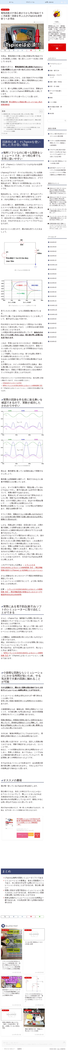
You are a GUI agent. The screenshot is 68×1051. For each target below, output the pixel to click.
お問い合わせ (49, 2)
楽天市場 (37, 835)
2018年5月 (53, 337)
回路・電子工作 (5, 9)
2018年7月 (53, 328)
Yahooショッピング (22, 835)
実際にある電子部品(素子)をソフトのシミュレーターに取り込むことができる (23, 124)
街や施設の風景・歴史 (56, 108)
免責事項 (19, 1048)
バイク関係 (53, 102)
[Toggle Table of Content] (40, 111)
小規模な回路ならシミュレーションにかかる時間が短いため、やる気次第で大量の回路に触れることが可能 (23, 128)
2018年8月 (53, 323)
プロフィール (30, 2)
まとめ (5, 133)
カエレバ (25, 829)
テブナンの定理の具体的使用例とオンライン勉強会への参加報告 (58, 143)
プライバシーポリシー (9, 1048)
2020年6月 (53, 251)
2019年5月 (53, 283)
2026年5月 (53, 242)
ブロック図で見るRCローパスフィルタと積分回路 (58, 135)
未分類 (52, 113)
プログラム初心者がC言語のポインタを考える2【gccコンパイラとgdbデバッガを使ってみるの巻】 (58, 153)
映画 (51, 97)
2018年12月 (53, 305)
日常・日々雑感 (54, 86)
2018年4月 (53, 341)
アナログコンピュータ (56, 65)
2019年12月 (53, 264)
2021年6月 (53, 246)
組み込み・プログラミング (56, 76)
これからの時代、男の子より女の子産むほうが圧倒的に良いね (58, 203)
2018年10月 (53, 314)
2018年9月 (53, 319)
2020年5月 (53, 255)
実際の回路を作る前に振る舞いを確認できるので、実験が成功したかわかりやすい (23, 120)
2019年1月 (53, 301)
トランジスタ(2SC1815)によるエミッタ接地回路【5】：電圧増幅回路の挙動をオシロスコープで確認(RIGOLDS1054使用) (21, 592)
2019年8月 (53, 274)
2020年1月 (53, 260)
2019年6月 (53, 278)
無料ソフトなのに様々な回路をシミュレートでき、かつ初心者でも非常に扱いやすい (23, 117)
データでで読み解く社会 (56, 92)
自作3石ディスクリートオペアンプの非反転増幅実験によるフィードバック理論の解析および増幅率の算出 (58, 171)
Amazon (31, 834)
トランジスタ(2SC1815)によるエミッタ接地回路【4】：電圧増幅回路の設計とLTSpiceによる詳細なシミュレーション (22, 567)
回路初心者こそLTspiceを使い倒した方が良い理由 (18, 114)
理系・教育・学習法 (56, 82)
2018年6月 (53, 332)
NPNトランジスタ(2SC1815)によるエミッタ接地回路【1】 (23, 385)
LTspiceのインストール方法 (12, 383)
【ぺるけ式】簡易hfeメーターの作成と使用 (58, 162)
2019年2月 (53, 296)
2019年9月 (53, 269)
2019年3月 (53, 292)
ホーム (11, 2)
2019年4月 (53, 287)
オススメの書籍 (10, 131)
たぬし (57, 228)
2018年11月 (53, 310)
